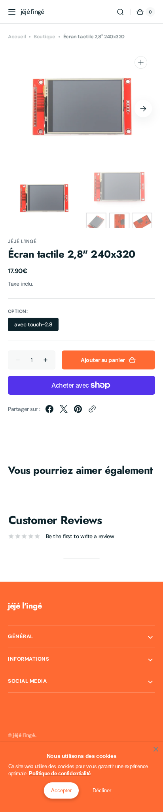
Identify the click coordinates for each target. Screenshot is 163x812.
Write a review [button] (81, 555)
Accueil (17, 36)
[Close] (156, 749)
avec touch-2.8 (36, 326)
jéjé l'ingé (24, 735)
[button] (12, 12)
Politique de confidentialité (59, 773)
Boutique (44, 36)
